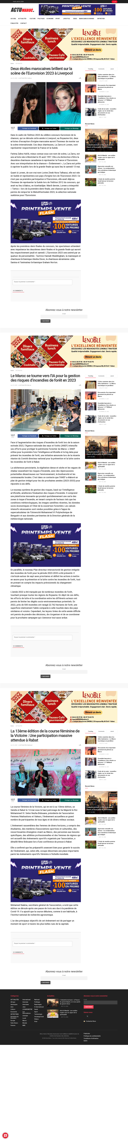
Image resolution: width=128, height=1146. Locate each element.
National (29, 745)
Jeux (23, 1007)
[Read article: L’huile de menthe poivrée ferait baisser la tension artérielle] (90, 182)
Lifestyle (66, 18)
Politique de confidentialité (92, 1036)
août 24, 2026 (102, 185)
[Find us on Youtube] (90, 1016)
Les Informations (26, 1012)
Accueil (13, 18)
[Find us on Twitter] (87, 1016)
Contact (23, 23)
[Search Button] (116, 21)
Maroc (29, 385)
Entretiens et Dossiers (14, 1017)
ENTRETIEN (101, 18)
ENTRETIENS (15, 1014)
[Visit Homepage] (22, 9)
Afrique (13, 1002)
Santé (36, 1009)
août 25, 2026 (91, 149)
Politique (41, 18)
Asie (12, 1007)
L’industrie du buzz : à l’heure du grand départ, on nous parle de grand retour (70, 1002)
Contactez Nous (91, 1021)
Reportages (38, 1004)
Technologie (38, 1014)
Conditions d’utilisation (91, 1038)
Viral (35, 1021)
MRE (23, 1025)
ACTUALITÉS (22, 18)
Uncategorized (39, 1016)
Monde (24, 1023)
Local (24, 1018)
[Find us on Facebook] (84, 1016)
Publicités (14, 23)
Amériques (14, 1004)
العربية (114, 1)
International (26, 999)
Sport (57, 18)
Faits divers (14, 1023)
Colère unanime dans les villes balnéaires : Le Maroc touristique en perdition (107, 76)
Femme (13, 1025)
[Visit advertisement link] (77, 9)
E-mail (64, 313)
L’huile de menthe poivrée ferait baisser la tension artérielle (106, 181)
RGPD (85, 1041)
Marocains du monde (86, 18)
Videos (36, 1019)
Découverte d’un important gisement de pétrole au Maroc (106, 87)
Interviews (25, 1004)
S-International (39, 1007)
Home (12, 63)
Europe (13, 1020)
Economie (50, 18)
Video (75, 18)
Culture (33, 18)
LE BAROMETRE (27, 1009)
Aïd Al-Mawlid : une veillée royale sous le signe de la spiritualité (106, 157)
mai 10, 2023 (14, 78)
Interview (25, 1002)
